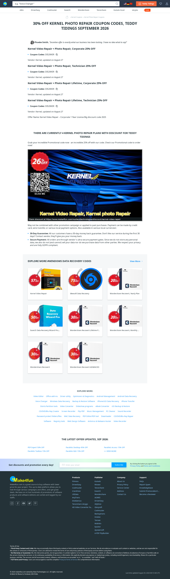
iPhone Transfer (128, 401)
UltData (75, 494)
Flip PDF (81, 411)
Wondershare (83, 10)
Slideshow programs (84, 406)
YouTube (24, 503)
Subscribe (119, 465)
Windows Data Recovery (60, 401)
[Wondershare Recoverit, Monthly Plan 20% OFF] (124, 316)
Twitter (29, 503)
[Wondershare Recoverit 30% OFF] (45, 352)
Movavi (97, 484)
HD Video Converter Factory (82, 507)
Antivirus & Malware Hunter (99, 421)
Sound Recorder (124, 411)
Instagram (12, 503)
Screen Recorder (68, 411)
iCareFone (76, 491)
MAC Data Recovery (72, 416)
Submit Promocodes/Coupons (150, 491)
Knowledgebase (146, 488)
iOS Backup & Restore (121, 406)
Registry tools (59, 421)
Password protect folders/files (49, 416)
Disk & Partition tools (49, 406)
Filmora (75, 481)
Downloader (106, 416)
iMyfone (98, 504)
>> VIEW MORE (110, 451)
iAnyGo (135, 10)
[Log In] (167, 3)
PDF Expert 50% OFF (36, 447)
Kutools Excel (119, 10)
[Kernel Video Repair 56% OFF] (45, 279)
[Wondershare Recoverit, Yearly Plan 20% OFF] (124, 279)
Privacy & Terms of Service (68, 560)
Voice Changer (41, 401)
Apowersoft (99, 530)
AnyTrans (76, 497)
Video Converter (66, 406)
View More (135, 261)
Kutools (98, 481)
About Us (121, 481)
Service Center (123, 488)
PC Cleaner (110, 411)
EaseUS (67, 10)
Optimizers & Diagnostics (83, 396)
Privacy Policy (135, 466)
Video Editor (38, 396)
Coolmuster (52, 10)
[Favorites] (161, 3)
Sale (147, 10)
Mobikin (98, 523)
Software (47, 421)
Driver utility (65, 396)
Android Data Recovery (127, 396)
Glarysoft (98, 507)
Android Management (106, 396)
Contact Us (121, 494)
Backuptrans (100, 514)
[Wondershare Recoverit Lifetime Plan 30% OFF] (85, 316)
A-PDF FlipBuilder (102, 533)
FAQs (142, 481)
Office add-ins (52, 396)
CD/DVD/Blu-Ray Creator (49, 411)
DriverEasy (35, 10)
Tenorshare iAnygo (80, 504)
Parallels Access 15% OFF (114, 447)
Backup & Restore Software (83, 401)
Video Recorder (120, 421)
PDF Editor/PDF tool (91, 416)
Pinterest (35, 503)
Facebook (18, 503)
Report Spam (145, 484)
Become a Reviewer (148, 494)
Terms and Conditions (152, 466)
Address (120, 491)
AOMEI (97, 497)
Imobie (97, 517)
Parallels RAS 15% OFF (75, 451)
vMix (22, 10)
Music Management (95, 411)
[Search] (116, 3)
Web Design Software (76, 421)
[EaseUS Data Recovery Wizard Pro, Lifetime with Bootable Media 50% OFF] (45, 316)
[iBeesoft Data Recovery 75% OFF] (85, 279)
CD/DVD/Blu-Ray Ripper (123, 416)
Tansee (97, 520)
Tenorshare (101, 10)
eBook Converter (102, 406)
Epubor (98, 527)
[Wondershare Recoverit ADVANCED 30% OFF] (85, 352)
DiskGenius (77, 501)
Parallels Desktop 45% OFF (77, 447)
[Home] (68, 17)
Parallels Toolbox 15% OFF (38, 451)
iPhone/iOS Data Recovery (108, 401)
